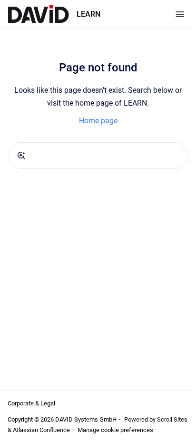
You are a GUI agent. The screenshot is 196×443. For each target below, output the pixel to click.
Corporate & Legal (31, 403)
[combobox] (98, 155)
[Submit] (21, 155)
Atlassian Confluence (41, 429)
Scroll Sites (172, 419)
